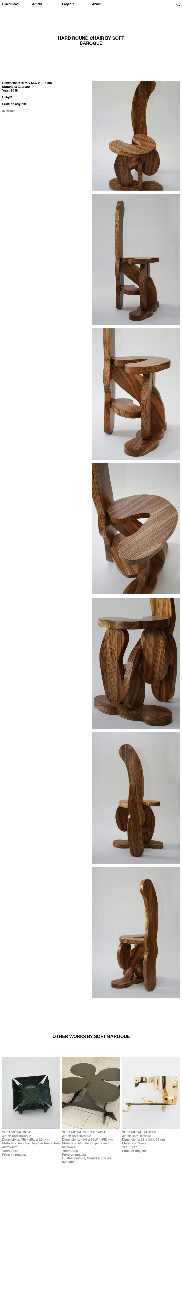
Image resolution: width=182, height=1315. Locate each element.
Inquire (8, 111)
